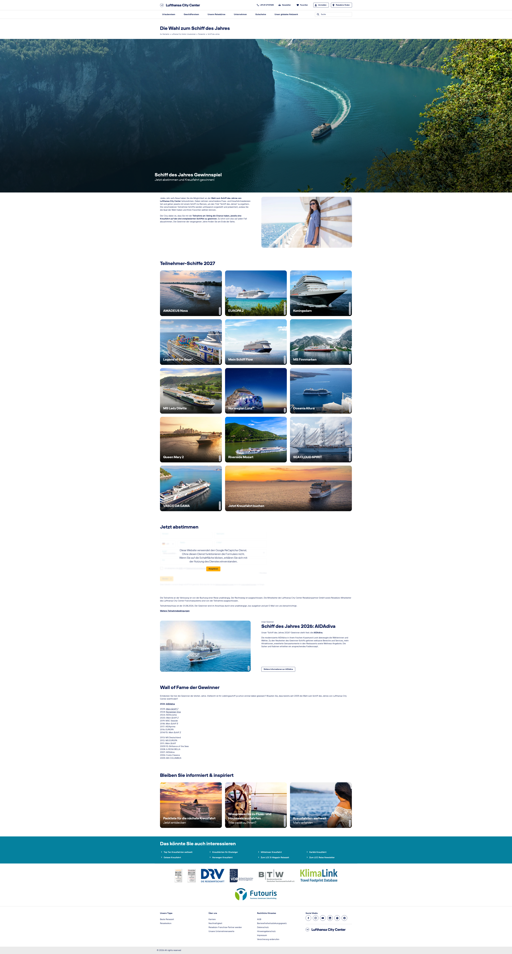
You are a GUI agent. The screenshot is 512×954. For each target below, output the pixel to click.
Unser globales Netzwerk (286, 14)
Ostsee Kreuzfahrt (172, 857)
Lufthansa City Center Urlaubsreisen (183, 34)
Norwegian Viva (173, 711)
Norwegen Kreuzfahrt (222, 857)
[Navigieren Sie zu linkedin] (330, 918)
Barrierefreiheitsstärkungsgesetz (272, 923)
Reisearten (201, 34)
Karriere (212, 919)
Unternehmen (240, 14)
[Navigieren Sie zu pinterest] (344, 918)
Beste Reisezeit (167, 919)
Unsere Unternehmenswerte (221, 931)
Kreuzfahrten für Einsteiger (225, 852)
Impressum (262, 935)
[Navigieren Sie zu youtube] (323, 918)
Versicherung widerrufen (268, 939)
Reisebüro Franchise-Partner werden (225, 927)
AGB (259, 919)
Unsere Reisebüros (216, 14)
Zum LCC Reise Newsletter (322, 857)
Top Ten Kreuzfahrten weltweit (178, 852)
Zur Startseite (164, 34)
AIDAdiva (170, 703)
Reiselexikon (165, 923)
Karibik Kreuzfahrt (317, 852)
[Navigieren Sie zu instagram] (315, 918)
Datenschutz (263, 927)
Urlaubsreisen (168, 14)
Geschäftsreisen (191, 14)
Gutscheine (260, 14)
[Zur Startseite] (181, 5)
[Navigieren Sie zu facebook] (308, 918)
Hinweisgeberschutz (266, 931)
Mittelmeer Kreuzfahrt (271, 852)
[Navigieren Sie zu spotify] (337, 918)
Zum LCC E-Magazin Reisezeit (275, 857)
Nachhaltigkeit (215, 923)
